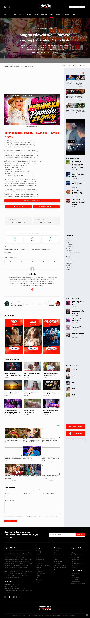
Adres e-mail (27, 493)
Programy (69, 259)
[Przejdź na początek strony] (87, 615)
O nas (73, 551)
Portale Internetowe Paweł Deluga (51, 615)
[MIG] (68, 383)
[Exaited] (68, 395)
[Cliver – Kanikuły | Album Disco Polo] (68, 320)
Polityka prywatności (78, 563)
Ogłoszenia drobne (60, 565)
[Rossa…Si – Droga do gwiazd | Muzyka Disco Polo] (51, 385)
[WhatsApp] (80, 65)
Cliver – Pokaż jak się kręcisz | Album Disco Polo (78, 303)
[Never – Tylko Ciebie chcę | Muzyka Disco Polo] (13, 385)
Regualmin (74, 565)
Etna (73, 388)
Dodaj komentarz (9, 500)
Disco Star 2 (70, 244)
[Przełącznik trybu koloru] (9, 7)
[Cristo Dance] (68, 370)
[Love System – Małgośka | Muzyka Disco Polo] (51, 366)
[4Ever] (68, 376)
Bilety (73, 553)
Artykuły (21, 14)
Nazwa (6, 493)
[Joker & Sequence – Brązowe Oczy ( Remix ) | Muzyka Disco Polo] (13, 403)
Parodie (67, 14)
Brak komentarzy (41, 52)
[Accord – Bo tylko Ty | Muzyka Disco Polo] (32, 403)
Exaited (74, 394)
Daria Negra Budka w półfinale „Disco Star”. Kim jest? (78, 175)
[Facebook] (69, 65)
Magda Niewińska (35, 249)
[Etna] (68, 389)
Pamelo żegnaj (46, 249)
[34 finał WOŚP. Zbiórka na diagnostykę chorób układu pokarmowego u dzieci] (68, 201)
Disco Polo (24, 249)
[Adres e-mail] (84, 65)
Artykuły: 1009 (32, 292)
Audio (51, 14)
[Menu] (5, 7)
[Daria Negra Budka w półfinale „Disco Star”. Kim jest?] (68, 174)
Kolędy (68, 248)
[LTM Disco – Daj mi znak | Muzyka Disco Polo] (32, 385)
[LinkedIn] (77, 65)
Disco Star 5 (70, 246)
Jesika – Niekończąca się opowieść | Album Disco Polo (78, 311)
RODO (73, 567)
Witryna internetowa (48, 493)
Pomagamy (75, 557)
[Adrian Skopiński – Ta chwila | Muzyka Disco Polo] (13, 366)
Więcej (73, 14)
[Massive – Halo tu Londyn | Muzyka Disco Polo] (51, 403)
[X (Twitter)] (73, 65)
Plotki (29, 14)
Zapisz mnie (80, 534)
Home (14, 14)
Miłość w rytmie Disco (73, 253)
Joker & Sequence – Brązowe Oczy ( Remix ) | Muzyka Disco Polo (12, 412)
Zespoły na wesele (77, 555)
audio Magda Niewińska (11, 249)
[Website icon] (32, 289)
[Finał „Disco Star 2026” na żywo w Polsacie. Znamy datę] (68, 183)
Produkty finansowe (60, 567)
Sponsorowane (71, 261)
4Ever (74, 376)
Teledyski (58, 14)
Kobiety (56, 551)
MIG (73, 382)
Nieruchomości (58, 555)
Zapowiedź (44, 14)
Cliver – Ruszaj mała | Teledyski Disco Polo (75, 147)
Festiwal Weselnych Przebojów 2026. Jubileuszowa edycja (78, 192)
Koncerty (69, 250)
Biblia (55, 569)
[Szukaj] (5, 14)
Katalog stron (58, 563)
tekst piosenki (9, 252)
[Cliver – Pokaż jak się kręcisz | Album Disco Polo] (68, 303)
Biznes (56, 553)
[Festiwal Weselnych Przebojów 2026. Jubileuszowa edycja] (68, 192)
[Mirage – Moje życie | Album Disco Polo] (68, 335)
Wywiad (68, 265)
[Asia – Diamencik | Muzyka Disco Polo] (32, 366)
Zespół (68, 269)
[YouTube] (17, 597)
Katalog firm (58, 561)
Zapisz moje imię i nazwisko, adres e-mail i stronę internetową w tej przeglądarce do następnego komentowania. (32, 516)
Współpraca (75, 559)
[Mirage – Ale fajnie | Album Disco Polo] (68, 327)
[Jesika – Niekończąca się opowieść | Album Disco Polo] (68, 311)
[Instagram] (13, 597)
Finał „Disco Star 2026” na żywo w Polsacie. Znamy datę (78, 183)
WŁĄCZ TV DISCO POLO (77, 7)
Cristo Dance (76, 369)
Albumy (36, 14)
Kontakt (73, 561)
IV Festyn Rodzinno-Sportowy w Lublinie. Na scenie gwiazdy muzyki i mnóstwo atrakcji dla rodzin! (78, 164)
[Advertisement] (32, 82)
